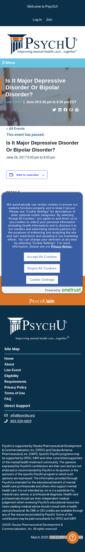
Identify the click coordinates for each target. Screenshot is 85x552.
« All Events (15, 128)
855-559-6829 (21, 421)
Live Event (12, 370)
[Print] (77, 110)
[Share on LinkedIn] (59, 110)
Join (49, 19)
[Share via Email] (71, 110)
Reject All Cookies (42, 268)
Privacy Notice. (61, 246)
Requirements (15, 381)
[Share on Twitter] (54, 110)
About (9, 364)
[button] (42, 62)
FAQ (7, 399)
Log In (37, 19)
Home (9, 358)
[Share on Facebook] (65, 110)
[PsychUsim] (41, 301)
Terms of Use (14, 393)
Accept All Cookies (42, 256)
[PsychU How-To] (72, 537)
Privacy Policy (15, 387)
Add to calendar (27, 174)
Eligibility (11, 376)
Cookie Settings (42, 279)
